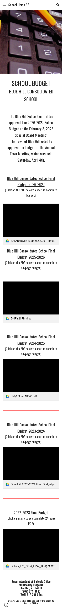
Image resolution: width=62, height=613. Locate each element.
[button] (4, 4)
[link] (31, 224)
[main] (31, 91)
